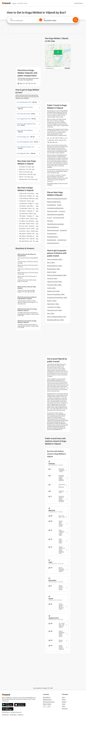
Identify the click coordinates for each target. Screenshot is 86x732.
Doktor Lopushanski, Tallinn (54, 259)
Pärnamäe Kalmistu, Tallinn (54, 265)
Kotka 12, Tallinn (51, 272)
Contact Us (20, 714)
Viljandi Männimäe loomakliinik (55, 224)
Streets (64, 702)
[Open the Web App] (7, 709)
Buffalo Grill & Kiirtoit (52, 227)
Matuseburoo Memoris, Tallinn (55, 320)
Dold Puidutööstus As (53, 243)
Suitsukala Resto (52, 233)
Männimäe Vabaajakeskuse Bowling (57, 198)
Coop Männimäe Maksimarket (55, 208)
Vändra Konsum (62, 240)
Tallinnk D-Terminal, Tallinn (54, 281)
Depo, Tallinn (50, 313)
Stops (63, 704)
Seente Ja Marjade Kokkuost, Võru (56, 316)
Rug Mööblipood (51, 205)
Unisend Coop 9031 (52, 211)
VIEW (33, 166)
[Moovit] (6, 3)
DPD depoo (50, 221)
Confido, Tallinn (51, 288)
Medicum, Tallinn (51, 300)
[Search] (75, 20)
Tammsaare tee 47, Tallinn (54, 310)
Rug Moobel (63, 230)
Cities (63, 706)
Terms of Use (5, 714)
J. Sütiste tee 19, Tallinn (53, 307)
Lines (63, 697)
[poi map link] (58, 57)
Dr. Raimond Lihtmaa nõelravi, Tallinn (57, 297)
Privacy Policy (13, 714)
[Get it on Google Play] (7, 704)
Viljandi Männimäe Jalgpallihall (55, 214)
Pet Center (62, 211)
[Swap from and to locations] (40, 19)
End (44, 18)
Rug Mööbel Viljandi (52, 236)
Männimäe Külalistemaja (54, 201)
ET (45, 706)
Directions (65, 708)
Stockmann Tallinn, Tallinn (54, 285)
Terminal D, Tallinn (52, 278)
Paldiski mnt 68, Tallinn (53, 291)
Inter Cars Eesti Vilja (58, 217)
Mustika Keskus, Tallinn (53, 269)
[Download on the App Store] (20, 704)
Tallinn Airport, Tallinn (53, 304)
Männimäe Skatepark (53, 230)
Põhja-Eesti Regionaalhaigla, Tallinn (56, 275)
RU (49, 706)
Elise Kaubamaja (51, 240)
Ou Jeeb (49, 217)
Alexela (59, 205)
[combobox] (24, 20)
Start (11, 18)
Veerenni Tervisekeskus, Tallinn (55, 294)
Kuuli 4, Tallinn (51, 262)
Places (64, 699)
